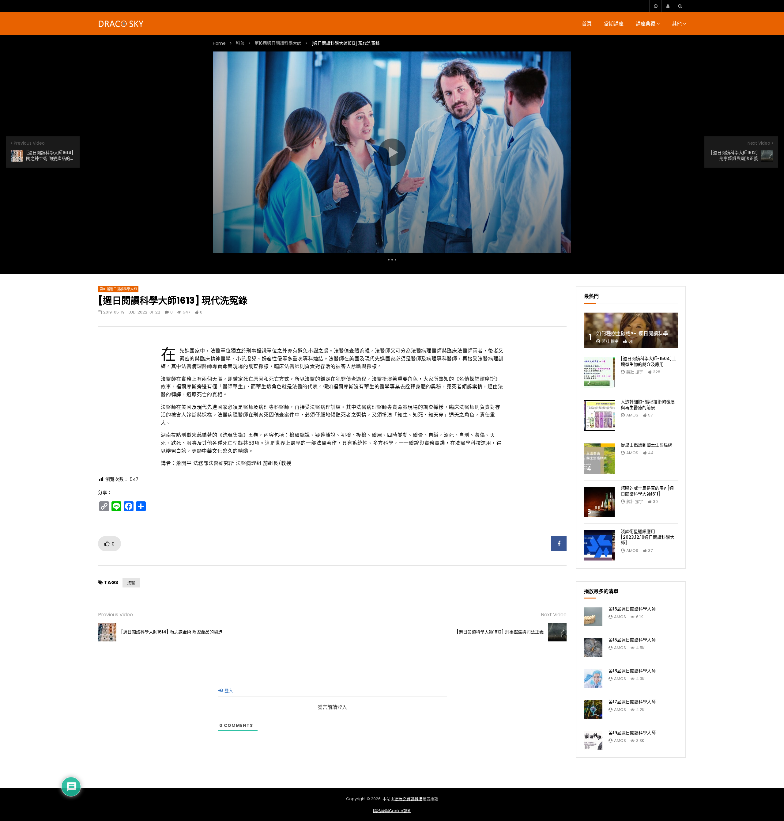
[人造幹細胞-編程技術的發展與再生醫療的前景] (599, 415)
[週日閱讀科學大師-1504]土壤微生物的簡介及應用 (648, 361)
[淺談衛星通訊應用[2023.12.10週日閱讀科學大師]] (599, 545)
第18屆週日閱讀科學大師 (632, 671)
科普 (240, 43)
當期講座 (614, 23)
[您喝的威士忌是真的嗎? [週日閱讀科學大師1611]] (599, 502)
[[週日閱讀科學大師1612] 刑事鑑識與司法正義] (557, 632)
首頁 (587, 23)
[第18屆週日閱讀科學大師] (593, 678)
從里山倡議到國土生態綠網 (646, 445)
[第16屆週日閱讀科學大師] (593, 616)
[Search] (680, 6)
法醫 (131, 583)
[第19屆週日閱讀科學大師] (593, 740)
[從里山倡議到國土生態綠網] (599, 458)
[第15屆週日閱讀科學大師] (593, 647)
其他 (677, 23)
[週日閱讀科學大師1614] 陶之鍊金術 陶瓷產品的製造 (171, 632)
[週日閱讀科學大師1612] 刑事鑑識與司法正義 (500, 632)
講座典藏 (645, 23)
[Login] (668, 6)
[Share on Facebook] (559, 543)
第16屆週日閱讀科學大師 (277, 43)
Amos (632, 415)
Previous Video (115, 614)
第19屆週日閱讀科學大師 (632, 733)
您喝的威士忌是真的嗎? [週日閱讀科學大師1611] (647, 491)
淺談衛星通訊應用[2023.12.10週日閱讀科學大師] (647, 537)
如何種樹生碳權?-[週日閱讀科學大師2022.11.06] (650, 333)
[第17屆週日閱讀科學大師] (593, 709)
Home (219, 43)
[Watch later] (655, 6)
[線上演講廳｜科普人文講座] (121, 24)
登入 (228, 690)
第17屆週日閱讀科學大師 (632, 702)
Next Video (554, 614)
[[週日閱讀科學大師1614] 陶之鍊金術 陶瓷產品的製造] (107, 632)
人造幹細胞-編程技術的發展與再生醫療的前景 (648, 405)
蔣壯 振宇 (610, 341)
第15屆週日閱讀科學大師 (632, 640)
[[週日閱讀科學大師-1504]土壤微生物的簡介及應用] (599, 372)
